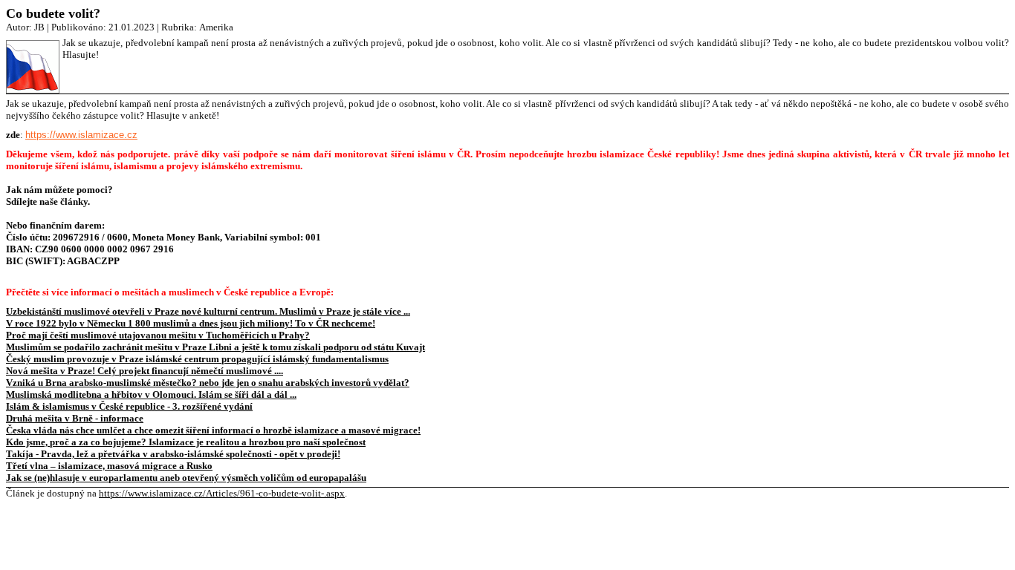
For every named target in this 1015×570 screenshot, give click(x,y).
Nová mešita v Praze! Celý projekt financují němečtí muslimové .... (144, 370)
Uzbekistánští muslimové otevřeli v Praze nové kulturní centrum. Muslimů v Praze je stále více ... (208, 311)
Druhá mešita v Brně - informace (74, 418)
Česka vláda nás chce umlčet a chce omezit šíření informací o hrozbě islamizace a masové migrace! (213, 430)
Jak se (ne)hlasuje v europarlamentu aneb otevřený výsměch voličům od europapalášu (186, 477)
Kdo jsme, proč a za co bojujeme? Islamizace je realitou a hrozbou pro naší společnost (186, 442)
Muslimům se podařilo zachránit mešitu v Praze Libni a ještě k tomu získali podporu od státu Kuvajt (215, 347)
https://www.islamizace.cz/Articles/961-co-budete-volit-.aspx (222, 493)
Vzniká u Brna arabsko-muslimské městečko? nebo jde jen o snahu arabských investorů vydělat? (207, 382)
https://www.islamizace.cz (81, 134)
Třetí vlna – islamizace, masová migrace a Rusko (109, 465)
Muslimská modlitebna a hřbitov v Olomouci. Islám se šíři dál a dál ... (151, 394)
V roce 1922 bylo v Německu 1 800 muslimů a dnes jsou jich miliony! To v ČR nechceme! (190, 323)
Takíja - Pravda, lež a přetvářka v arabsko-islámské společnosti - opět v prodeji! (173, 453)
